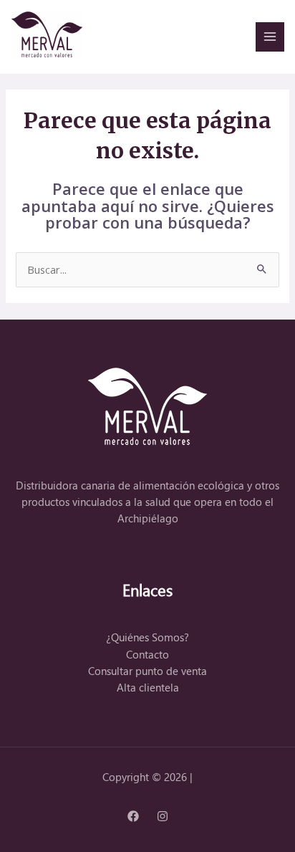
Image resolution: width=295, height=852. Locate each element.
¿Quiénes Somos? (147, 637)
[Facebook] (133, 816)
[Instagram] (162, 816)
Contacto (147, 654)
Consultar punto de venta (147, 671)
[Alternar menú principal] (270, 36)
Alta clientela (148, 687)
